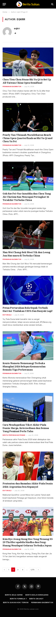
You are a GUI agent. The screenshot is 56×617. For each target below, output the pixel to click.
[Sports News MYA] (27, 4)
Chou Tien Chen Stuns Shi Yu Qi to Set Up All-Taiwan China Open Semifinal (27, 81)
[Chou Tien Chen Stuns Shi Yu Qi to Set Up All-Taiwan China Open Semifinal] (28, 62)
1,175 (32, 570)
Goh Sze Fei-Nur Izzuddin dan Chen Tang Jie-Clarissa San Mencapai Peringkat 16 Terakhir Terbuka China (27, 197)
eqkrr (17, 28)
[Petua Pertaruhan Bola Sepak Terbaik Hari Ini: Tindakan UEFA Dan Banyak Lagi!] (28, 290)
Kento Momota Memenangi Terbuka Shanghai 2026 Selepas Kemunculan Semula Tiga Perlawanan (24, 366)
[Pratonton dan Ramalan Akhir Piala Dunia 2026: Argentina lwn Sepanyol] (28, 466)
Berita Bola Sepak (14, 595)
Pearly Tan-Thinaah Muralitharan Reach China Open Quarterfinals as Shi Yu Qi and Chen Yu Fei (27, 138)
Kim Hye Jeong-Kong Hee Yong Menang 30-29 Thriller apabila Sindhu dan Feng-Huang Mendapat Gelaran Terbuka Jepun (28, 542)
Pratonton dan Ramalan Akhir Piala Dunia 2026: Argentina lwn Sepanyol (28, 485)
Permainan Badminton (42, 602)
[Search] (52, 4)
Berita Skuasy (36, 599)
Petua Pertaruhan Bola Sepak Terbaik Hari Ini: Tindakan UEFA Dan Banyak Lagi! (27, 309)
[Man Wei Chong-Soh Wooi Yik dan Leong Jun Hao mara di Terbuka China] (28, 234)
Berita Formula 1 (18, 599)
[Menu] (4, 4)
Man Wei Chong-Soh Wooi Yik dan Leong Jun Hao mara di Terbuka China (26, 254)
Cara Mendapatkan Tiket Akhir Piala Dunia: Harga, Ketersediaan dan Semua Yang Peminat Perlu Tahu (26, 428)
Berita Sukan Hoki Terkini (16, 602)
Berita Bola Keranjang (36, 595)
